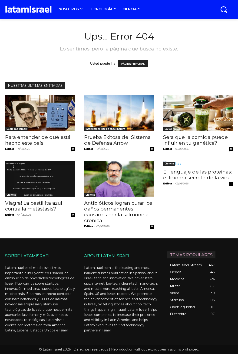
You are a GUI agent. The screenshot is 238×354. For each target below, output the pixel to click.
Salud (168, 128)
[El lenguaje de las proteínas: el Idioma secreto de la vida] (198, 163)
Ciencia (11, 194)
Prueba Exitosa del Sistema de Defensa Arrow (117, 140)
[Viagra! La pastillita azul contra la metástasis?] (40, 179)
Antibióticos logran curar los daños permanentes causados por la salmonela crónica (118, 211)
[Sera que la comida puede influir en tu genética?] (198, 113)
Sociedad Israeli (17, 128)
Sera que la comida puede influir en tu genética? (195, 140)
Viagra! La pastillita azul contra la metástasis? (33, 206)
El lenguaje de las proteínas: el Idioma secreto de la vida (197, 174)
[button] (224, 9)
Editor (9, 148)
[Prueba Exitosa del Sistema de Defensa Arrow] (119, 113)
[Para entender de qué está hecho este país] (40, 113)
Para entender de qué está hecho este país (37, 140)
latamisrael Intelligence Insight (105, 128)
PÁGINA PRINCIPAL (133, 63)
